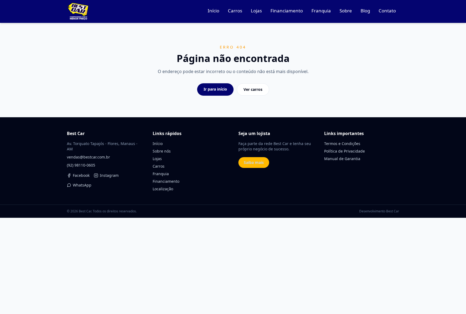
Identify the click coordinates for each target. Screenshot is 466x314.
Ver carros (253, 89)
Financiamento (166, 181)
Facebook (81, 175)
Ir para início (215, 89)
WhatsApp (82, 185)
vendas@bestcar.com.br (88, 157)
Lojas (157, 158)
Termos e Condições (342, 143)
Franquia (161, 173)
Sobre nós (162, 151)
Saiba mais (254, 162)
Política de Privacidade (344, 151)
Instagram (109, 175)
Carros (159, 166)
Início (158, 143)
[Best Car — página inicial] (77, 11)
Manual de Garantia (342, 158)
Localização (163, 188)
